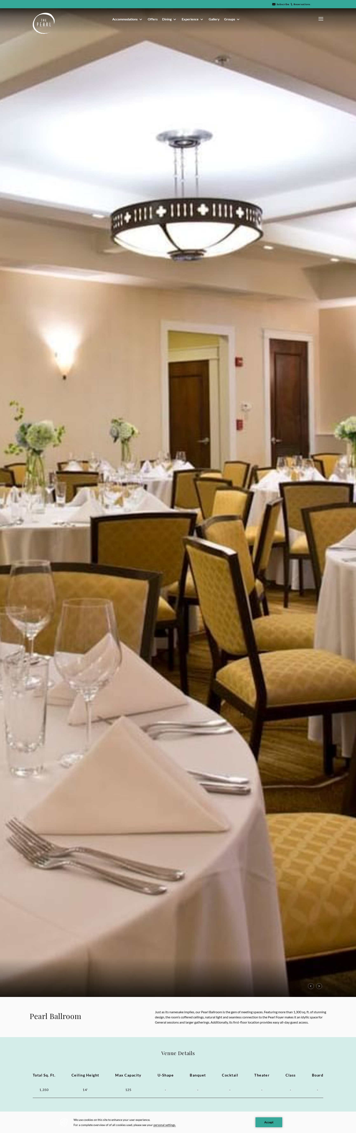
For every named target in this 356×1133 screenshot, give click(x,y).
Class (291, 1075)
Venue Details (178, 1053)
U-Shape (166, 1075)
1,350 (44, 1090)
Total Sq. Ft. (44, 1075)
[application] (178, 1122)
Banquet (198, 1075)
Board (317, 1075)
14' (85, 1090)
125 (128, 1090)
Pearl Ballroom (55, 1015)
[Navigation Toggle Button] (321, 19)
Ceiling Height (85, 1075)
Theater (261, 1075)
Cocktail (230, 1075)
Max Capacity (128, 1075)
